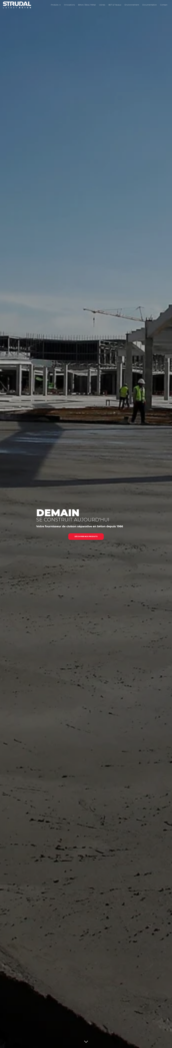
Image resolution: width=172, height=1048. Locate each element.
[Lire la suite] (86, 1041)
